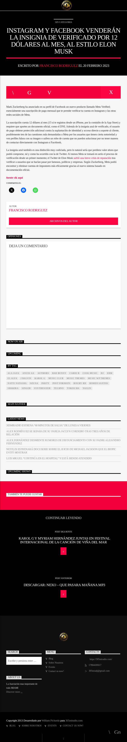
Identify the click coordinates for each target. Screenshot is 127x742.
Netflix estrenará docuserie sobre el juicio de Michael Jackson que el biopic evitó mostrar (61, 451)
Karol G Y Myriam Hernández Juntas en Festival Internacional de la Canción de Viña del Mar (64, 540)
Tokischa (73, 388)
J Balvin (26, 378)
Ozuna (34, 383)
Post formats (61, 383)
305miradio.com (74, 720)
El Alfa (12, 378)
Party (45, 383)
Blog (51, 658)
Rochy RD (80, 383)
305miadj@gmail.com (99, 671)
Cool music (90, 373)
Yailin (87, 388)
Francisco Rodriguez (58, 65)
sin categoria (63, 22)
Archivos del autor (63, 221)
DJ (102, 373)
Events (52, 667)
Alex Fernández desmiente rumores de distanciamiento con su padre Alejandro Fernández (63, 442)
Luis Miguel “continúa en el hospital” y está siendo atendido (49, 458)
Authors (43, 373)
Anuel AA (28, 373)
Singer (26, 388)
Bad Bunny (59, 373)
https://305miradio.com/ (101, 659)
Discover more (13, 692)
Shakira (13, 388)
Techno (59, 388)
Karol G (40, 378)
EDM (109, 373)
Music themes (76, 378)
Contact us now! (56, 671)
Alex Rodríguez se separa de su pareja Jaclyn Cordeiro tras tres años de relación (58, 433)
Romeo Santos (98, 383)
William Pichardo (51, 720)
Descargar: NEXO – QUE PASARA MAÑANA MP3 (64, 585)
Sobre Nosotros (56, 662)
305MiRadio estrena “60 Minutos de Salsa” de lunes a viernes (48, 425)
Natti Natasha (17, 383)
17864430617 (95, 665)
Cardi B (74, 373)
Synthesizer (42, 388)
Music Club (55, 378)
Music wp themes (99, 378)
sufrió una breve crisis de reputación (92, 158)
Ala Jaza (13, 373)
